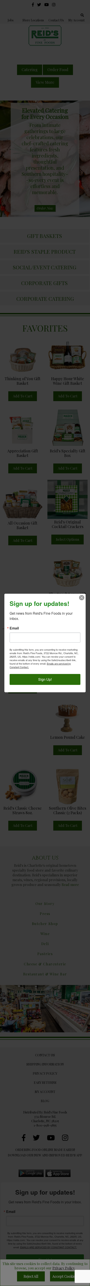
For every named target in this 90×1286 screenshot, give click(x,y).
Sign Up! (45, 679)
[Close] (81, 597)
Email (14, 628)
